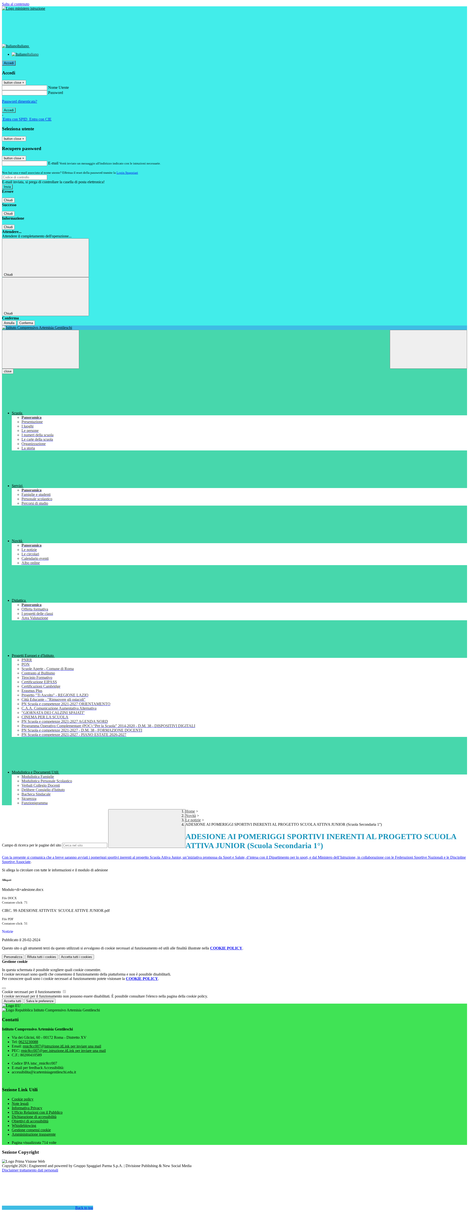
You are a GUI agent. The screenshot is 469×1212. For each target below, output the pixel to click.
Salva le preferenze (39, 1001)
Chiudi (8, 200)
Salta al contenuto (15, 4)
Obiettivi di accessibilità (30, 1121)
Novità (190, 816)
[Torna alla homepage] (234, 328)
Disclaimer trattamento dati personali (30, 1170)
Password (55, 93)
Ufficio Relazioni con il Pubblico (37, 1112)
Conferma (26, 323)
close (7, 371)
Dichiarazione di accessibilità (34, 1117)
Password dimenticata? (19, 101)
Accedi (9, 63)
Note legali (20, 1103)
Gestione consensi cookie (31, 1130)
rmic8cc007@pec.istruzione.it (63, 1051)
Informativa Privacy (27, 1108)
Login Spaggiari (127, 172)
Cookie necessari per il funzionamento (32, 992)
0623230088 (28, 1042)
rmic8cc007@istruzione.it (62, 1046)
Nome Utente (58, 87)
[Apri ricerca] (428, 349)
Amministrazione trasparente (34, 1134)
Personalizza (13, 957)
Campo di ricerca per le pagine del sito (31, 845)
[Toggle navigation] (40, 349)
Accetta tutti (76, 957)
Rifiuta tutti (41, 957)
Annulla (9, 323)
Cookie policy (22, 1099)
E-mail (53, 163)
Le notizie (193, 820)
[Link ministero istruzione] (23, 8)
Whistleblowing (24, 1125)
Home (190, 811)
